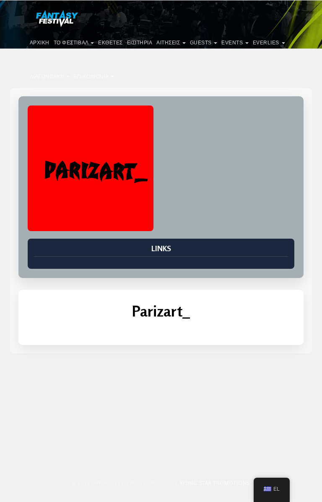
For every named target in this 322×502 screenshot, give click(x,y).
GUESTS (201, 43)
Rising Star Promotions (214, 483)
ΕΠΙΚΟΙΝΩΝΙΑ (92, 77)
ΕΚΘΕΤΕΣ (110, 43)
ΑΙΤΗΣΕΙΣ (169, 43)
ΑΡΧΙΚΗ (39, 43)
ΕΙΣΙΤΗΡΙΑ (140, 43)
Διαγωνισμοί (47, 77)
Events (232, 43)
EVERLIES (267, 43)
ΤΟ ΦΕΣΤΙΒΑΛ (72, 43)
